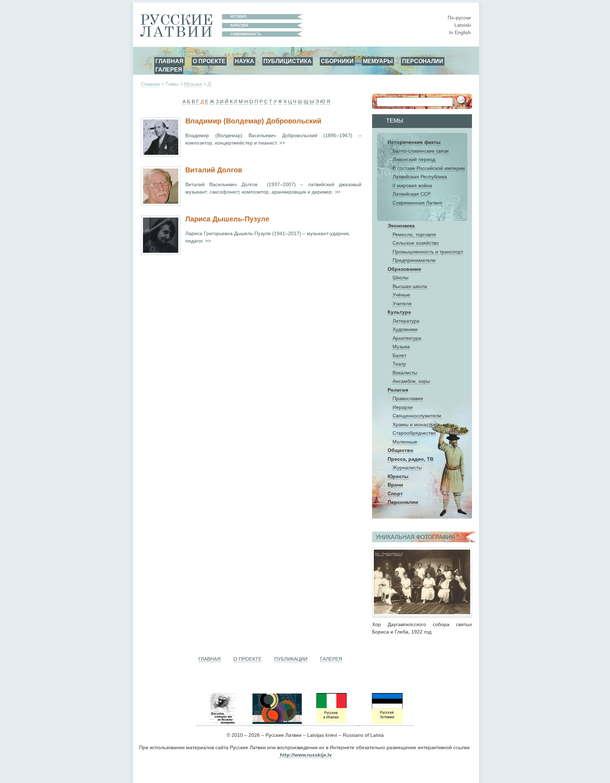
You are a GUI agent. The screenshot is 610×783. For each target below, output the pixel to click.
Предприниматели (414, 260)
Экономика (401, 225)
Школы (400, 277)
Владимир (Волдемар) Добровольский (253, 121)
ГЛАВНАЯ (169, 61)
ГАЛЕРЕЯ (168, 69)
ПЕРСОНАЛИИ (422, 61)
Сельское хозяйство (416, 243)
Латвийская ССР (412, 194)
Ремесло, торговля (414, 234)
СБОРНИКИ (337, 61)
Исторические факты (414, 142)
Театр (399, 364)
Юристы (398, 476)
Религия (398, 390)
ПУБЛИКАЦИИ (290, 659)
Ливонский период (414, 159)
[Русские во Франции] (358, 723)
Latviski (462, 25)
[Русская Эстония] (386, 723)
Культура (399, 312)
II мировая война (412, 185)
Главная (150, 84)
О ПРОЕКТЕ (209, 61)
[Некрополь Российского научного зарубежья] (222, 723)
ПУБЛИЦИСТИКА (287, 61)
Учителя (402, 303)
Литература (406, 321)
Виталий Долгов (213, 170)
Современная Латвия (417, 203)
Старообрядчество (414, 433)
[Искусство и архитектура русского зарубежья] (276, 723)
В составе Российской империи (429, 168)
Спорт (395, 493)
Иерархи (403, 407)
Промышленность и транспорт (428, 252)
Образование (404, 269)
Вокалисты (405, 372)
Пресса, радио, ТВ (410, 459)
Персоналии (403, 502)
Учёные (401, 295)
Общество (400, 450)
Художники (405, 329)
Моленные (405, 442)
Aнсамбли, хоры (411, 381)
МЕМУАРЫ (378, 61)
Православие (408, 398)
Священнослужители (417, 415)
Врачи (395, 485)
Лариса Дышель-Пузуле (227, 219)
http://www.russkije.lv (306, 755)
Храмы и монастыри (416, 424)
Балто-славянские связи (421, 151)
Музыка (193, 84)
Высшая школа (410, 286)
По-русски (459, 17)
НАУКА (244, 61)
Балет (399, 355)
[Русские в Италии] (331, 723)
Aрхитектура (407, 338)
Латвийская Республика (420, 176)
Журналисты (407, 467)
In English (460, 32)
